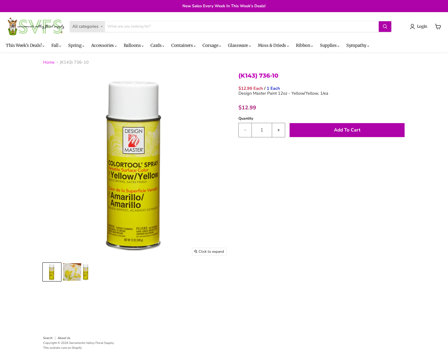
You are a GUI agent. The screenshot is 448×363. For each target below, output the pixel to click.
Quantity (245, 118)
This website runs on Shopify (62, 348)
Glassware (238, 45)
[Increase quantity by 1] (278, 130)
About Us (64, 338)
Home (49, 62)
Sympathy (356, 45)
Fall (55, 45)
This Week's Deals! (24, 45)
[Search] (385, 26)
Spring (75, 45)
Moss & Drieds (272, 45)
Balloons (133, 45)
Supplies (328, 45)
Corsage (211, 45)
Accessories (103, 45)
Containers (182, 45)
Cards (156, 45)
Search (47, 338)
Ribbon (303, 45)
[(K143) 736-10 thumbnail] (52, 272)
